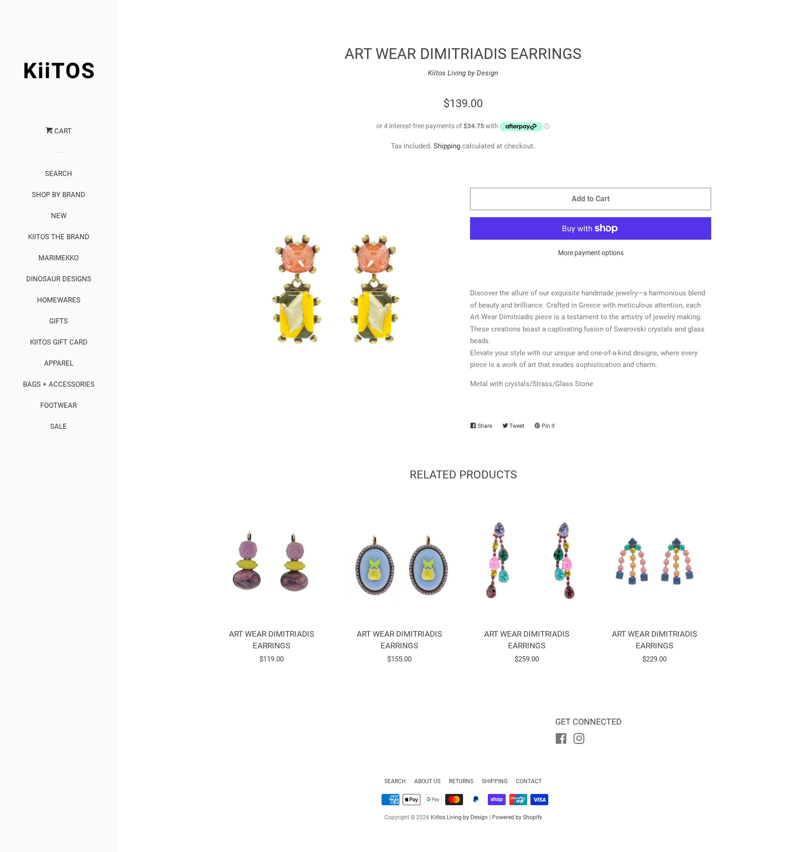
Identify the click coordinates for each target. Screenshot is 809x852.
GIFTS (58, 321)
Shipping (447, 146)
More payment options (591, 253)
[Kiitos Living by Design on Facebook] (561, 740)
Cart (62, 131)
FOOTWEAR (58, 405)
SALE (58, 426)
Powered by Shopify (517, 817)
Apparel (59, 363)
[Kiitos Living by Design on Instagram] (579, 740)
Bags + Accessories (59, 384)
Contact (529, 781)
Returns (461, 781)
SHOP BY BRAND (58, 195)
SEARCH (58, 173)
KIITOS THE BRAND (58, 237)
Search (395, 781)
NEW (58, 216)
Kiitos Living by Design (463, 73)
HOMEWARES (59, 300)
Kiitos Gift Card (59, 342)
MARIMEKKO (58, 258)
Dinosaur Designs (58, 279)
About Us (427, 781)
